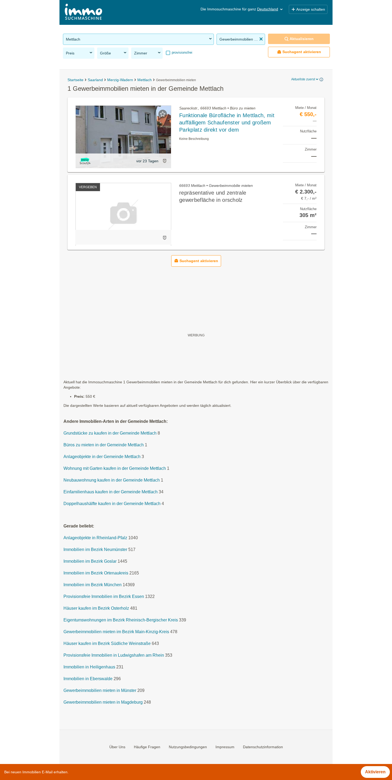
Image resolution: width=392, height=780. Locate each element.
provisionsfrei (181, 52)
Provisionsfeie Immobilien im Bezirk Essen (103, 596)
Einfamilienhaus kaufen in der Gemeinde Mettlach (110, 492)
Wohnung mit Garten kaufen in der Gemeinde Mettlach (114, 468)
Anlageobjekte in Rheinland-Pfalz (95, 537)
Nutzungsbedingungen (188, 747)
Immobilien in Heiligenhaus (89, 667)
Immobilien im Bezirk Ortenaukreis (95, 573)
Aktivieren (375, 772)
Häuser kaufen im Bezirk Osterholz (96, 608)
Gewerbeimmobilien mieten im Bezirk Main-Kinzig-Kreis (116, 631)
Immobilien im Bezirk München (92, 584)
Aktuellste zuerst (303, 79)
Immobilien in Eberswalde (88, 678)
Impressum (224, 747)
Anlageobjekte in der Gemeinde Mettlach (102, 456)
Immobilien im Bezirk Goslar (90, 561)
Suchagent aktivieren (301, 52)
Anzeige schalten (310, 9)
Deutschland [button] (267, 9)
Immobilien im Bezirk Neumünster (95, 549)
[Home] (83, 12)
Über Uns (117, 747)
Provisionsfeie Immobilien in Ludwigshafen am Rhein (113, 655)
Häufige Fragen (147, 747)
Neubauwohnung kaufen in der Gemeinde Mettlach (111, 480)
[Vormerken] (162, 114)
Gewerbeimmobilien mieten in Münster (99, 690)
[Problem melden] (164, 160)
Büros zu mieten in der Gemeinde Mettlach (103, 445)
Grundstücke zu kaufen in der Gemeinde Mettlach (110, 433)
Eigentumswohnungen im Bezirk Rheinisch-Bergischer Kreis (120, 620)
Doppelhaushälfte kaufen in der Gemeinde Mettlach (112, 503)
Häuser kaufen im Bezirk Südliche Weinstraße (107, 643)
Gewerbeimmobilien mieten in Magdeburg (103, 702)
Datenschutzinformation (263, 747)
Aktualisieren (302, 39)
